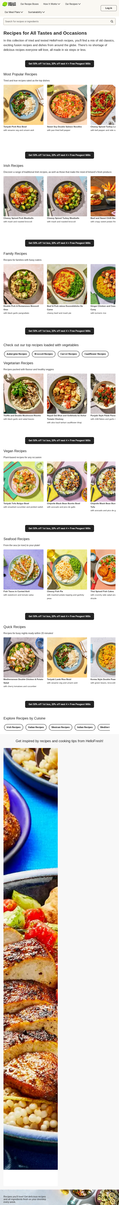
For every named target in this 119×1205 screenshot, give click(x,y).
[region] (30, 1178)
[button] (17, 354)
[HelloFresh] (9, 4)
